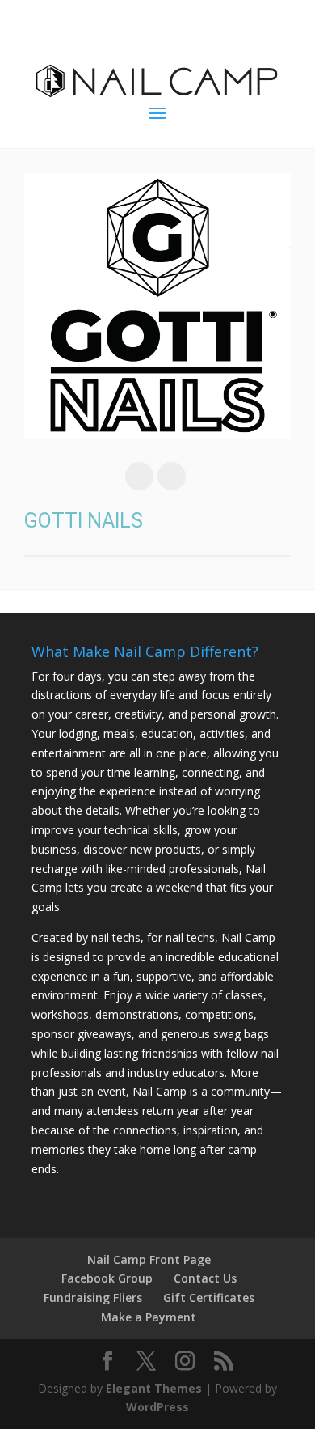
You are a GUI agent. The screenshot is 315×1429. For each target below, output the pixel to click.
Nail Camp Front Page (149, 1259)
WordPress (157, 1406)
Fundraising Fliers (93, 1297)
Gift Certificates (208, 1297)
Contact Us (205, 1278)
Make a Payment (148, 1317)
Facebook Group (107, 1278)
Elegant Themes (154, 1388)
